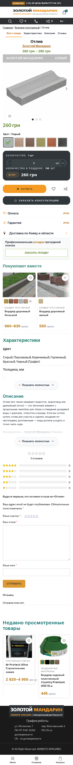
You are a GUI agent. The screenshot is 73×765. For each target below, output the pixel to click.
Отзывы (62, 33)
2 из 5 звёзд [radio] (28, 515)
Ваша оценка (11, 515)
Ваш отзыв (10, 521)
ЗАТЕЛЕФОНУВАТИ (36, 21)
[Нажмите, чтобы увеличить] (10, 116)
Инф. (66, 213)
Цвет (6, 133)
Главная (8, 27)
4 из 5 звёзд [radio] (34, 515)
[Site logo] (35, 11)
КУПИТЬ (27, 189)
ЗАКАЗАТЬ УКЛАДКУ (37, 252)
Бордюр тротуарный (27, 27)
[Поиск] (10, 21)
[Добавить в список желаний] (53, 189)
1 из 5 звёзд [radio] (25, 515)
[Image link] (36, 711)
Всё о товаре (14, 33)
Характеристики (33, 33)
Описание (49, 33)
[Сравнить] (65, 189)
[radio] (8, 142)
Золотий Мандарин (36, 46)
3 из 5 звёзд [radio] (31, 515)
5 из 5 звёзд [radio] (37, 515)
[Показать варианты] (66, 233)
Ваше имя (10, 565)
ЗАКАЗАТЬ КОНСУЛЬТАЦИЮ (39, 200)
